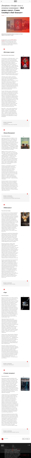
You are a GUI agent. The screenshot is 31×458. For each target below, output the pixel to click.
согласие (18, 449)
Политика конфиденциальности (17, 448)
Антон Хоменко (6, 438)
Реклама (13, 446)
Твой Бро (15, 1)
